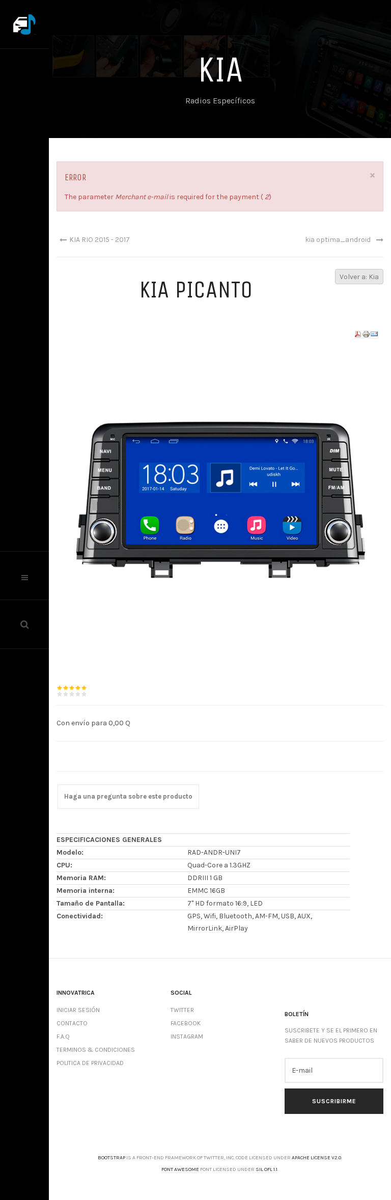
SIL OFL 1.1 (266, 1169)
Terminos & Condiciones (96, 1049)
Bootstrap (111, 1158)
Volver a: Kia (359, 276)
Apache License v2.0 (316, 1158)
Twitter (182, 1010)
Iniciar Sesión (78, 1010)
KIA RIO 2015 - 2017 (99, 239)
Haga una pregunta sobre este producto (128, 796)
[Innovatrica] (24, 25)
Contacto (72, 1023)
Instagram (187, 1036)
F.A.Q (63, 1036)
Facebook (186, 1023)
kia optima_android (338, 239)
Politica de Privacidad (90, 1063)
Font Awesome (180, 1169)
